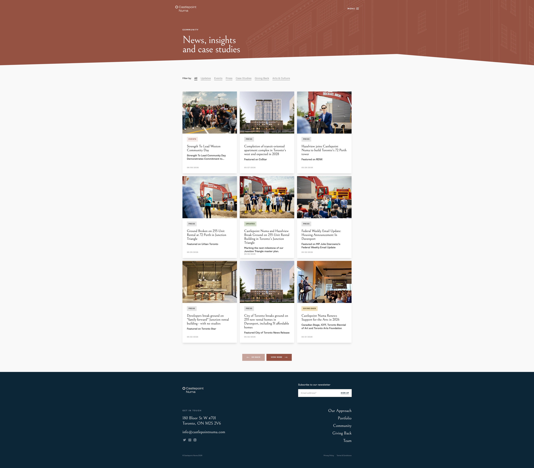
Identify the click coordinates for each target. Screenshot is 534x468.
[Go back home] (185, 9)
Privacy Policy (329, 456)
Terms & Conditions (344, 456)
